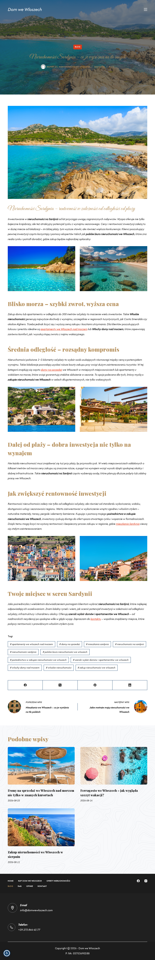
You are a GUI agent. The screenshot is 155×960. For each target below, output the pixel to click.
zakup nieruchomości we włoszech (96, 667)
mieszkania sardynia (97, 644)
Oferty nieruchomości (58, 880)
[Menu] (145, 9)
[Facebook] (25, 685)
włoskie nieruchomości (58, 667)
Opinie (29, 886)
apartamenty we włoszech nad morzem (31, 644)
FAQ (20, 886)
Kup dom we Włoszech (30, 880)
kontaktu (96, 619)
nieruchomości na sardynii (129, 644)
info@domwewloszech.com (36, 910)
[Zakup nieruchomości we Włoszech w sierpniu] (41, 827)
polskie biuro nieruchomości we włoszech (65, 652)
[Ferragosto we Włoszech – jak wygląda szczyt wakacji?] (113, 766)
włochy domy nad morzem (25, 667)
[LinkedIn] (129, 685)
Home (10, 880)
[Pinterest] (95, 685)
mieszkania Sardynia (128, 524)
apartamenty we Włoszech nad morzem (63, 329)
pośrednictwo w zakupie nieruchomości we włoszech (38, 660)
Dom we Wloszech (25, 9)
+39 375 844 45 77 (29, 930)
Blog (77, 46)
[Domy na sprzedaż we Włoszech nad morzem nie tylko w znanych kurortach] (41, 766)
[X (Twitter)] (60, 685)
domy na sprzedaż (51, 370)
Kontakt (42, 886)
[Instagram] (145, 880)
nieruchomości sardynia (23, 652)
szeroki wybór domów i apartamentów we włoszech (101, 660)
